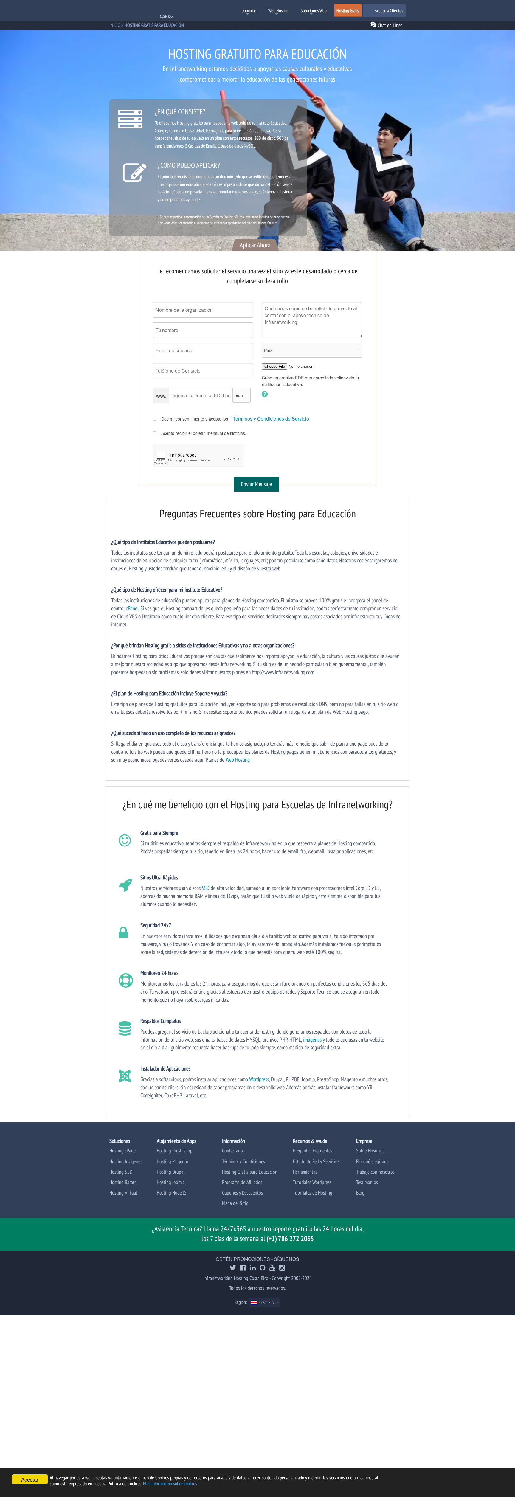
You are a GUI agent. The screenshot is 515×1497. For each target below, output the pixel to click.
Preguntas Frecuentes (312, 1150)
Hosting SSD (120, 1171)
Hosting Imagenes (125, 1161)
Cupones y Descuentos (242, 1192)
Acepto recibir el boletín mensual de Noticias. (203, 433)
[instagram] (282, 1268)
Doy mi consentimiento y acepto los (194, 419)
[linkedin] (253, 1268)
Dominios (248, 10)
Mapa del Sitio (235, 1203)
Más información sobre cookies (170, 1483)
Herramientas (305, 1171)
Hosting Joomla (171, 1182)
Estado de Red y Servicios (316, 1161)
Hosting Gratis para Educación (249, 1171)
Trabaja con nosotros (375, 1171)
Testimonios (367, 1182)
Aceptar (29, 1479)
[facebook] (243, 1268)
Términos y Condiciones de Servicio (271, 418)
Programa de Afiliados (242, 1182)
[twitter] (233, 1268)
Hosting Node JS (172, 1192)
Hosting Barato (123, 1182)
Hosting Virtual (123, 1192)
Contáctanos (233, 1150)
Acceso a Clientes (388, 10)
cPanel (132, 608)
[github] (263, 1268)
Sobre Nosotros (370, 1150)
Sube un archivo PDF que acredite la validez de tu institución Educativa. (310, 380)
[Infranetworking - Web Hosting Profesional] (140, 11)
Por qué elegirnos (372, 1161)
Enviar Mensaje (256, 484)
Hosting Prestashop (175, 1150)
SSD (206, 887)
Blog (360, 1192)
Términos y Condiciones (243, 1161)
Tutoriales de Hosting (312, 1192)
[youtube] (272, 1268)
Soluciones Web (314, 10)
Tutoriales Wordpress (312, 1182)
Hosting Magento (172, 1161)
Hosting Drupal (170, 1171)
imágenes (312, 1039)
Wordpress (259, 1079)
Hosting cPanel (123, 1150)
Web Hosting (278, 10)
